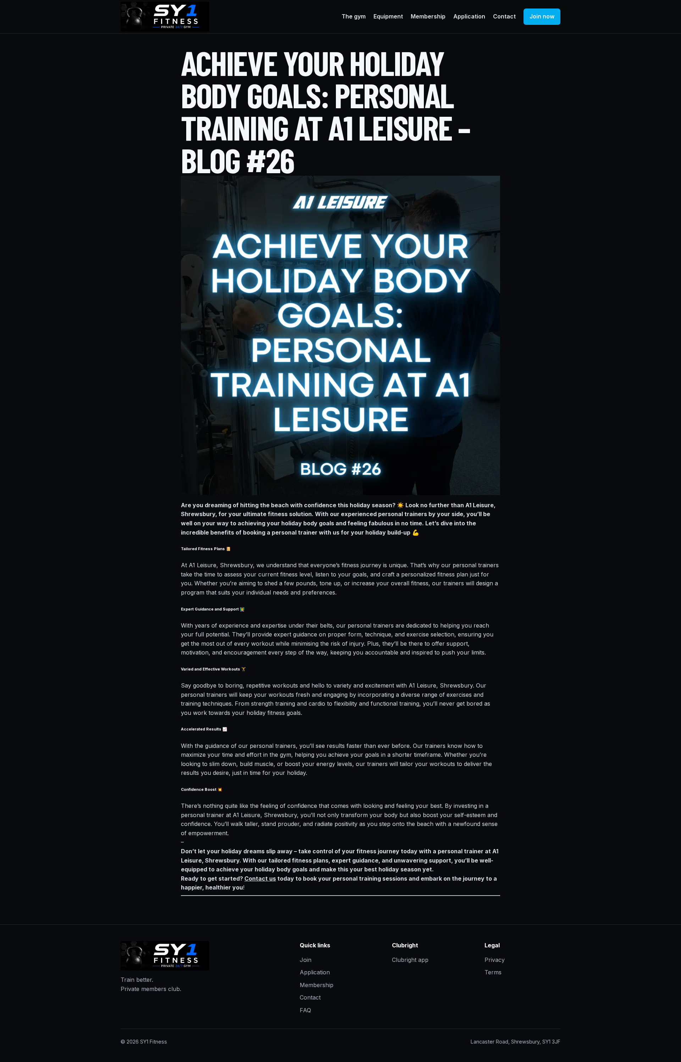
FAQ (305, 1010)
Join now (542, 16)
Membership (428, 16)
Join (305, 959)
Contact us (260, 878)
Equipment (388, 16)
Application (469, 16)
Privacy (495, 959)
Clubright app (410, 959)
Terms (493, 972)
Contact (504, 16)
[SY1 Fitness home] (165, 16)
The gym (354, 16)
